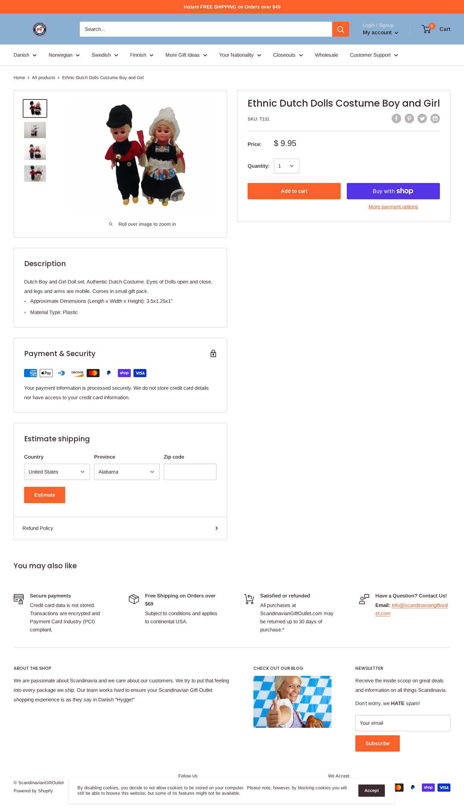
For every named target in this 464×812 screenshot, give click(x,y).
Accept (371, 790)
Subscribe (377, 743)
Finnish (138, 55)
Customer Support (370, 55)
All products (43, 77)
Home (19, 77)
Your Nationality (236, 55)
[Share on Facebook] (396, 118)
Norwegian (60, 55)
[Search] (340, 29)
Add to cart (294, 191)
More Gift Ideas (182, 55)
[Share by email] (435, 118)
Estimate (44, 495)
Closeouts (284, 55)
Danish (21, 55)
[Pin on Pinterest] (409, 118)
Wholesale (326, 55)
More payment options (393, 206)
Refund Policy (37, 528)
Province (104, 457)
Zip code (174, 457)
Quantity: (259, 166)
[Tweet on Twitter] (422, 118)
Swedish (101, 55)
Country (33, 457)
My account (378, 32)
